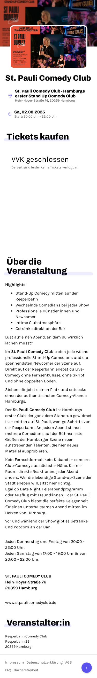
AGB (68, 662)
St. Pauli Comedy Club (48, 78)
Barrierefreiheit (26, 670)
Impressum (14, 662)
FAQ (8, 670)
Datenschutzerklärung (44, 662)
